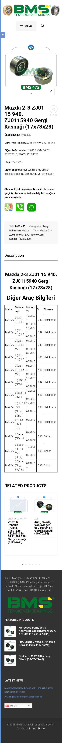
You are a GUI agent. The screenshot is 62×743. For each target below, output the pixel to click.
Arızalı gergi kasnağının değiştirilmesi (23, 696)
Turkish (13, 705)
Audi (36, 519)
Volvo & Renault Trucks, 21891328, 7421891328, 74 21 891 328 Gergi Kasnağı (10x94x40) (17, 532)
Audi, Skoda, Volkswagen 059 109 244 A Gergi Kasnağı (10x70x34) (43, 527)
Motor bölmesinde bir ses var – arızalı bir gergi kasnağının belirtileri (28, 690)
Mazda (25, 230)
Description (14, 256)
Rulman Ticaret (37, 728)
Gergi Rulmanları (17, 519)
